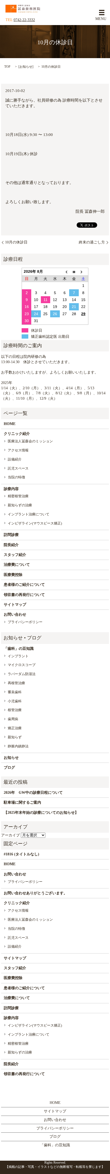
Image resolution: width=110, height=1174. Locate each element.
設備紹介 (15, 459)
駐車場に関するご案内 (22, 802)
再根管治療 (16, 683)
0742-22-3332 (24, 20)
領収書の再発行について (24, 595)
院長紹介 (11, 545)
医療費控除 (13, 575)
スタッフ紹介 (15, 555)
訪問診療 (11, 535)
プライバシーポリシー (25, 622)
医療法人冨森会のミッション (30, 441)
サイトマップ (15, 605)
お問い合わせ (15, 614)
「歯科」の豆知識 (19, 649)
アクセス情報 (18, 450)
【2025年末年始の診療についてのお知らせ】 (41, 813)
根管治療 (15, 710)
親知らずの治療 (20, 505)
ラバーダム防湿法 (22, 674)
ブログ (9, 768)
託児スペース (18, 468)
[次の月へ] (83, 271)
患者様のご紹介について (24, 585)
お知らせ (25, 67)
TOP (7, 67)
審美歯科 (15, 692)
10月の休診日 (16, 242)
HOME (9, 424)
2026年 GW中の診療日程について (33, 793)
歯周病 (13, 719)
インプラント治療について (28, 514)
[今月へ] (74, 271)
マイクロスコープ (22, 665)
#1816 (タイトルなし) (21, 854)
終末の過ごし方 (92, 242)
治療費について (17, 565)
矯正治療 (15, 728)
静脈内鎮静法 (18, 746)
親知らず (15, 737)
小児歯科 (15, 701)
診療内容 (11, 489)
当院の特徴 (16, 477)
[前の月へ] (64, 271)
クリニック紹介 (17, 434)
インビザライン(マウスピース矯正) (35, 523)
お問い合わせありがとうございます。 (35, 893)
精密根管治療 (18, 496)
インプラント (18, 656)
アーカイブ (10, 835)
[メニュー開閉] (101, 12)
